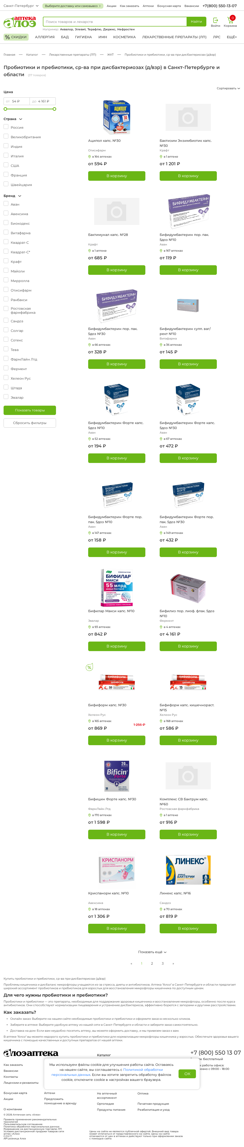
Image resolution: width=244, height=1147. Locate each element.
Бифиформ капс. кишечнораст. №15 (187, 707)
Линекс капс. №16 (175, 893)
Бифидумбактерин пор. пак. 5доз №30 (112, 331)
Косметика (124, 37)
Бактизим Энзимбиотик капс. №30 (186, 143)
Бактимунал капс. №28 (108, 235)
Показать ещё (150, 952)
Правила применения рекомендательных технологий (30, 1120)
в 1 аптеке (171, 156)
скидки (16, 37)
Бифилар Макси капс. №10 (111, 611)
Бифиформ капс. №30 (107, 705)
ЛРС (216, 37)
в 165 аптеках (101, 721)
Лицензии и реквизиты (21, 1082)
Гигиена (83, 37)
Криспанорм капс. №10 (108, 893)
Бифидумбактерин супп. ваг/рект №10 (185, 331)
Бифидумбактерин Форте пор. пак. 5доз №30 (187, 519)
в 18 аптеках (101, 909)
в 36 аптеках (173, 344)
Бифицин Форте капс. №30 (112, 799)
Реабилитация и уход (153, 1109)
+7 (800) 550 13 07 (215, 1052)
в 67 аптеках (173, 439)
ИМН (102, 37)
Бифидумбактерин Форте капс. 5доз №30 (187, 425)
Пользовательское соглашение (23, 1124)
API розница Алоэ (15, 1138)
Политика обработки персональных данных (31, 1127)
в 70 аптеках (173, 909)
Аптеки (148, 6)
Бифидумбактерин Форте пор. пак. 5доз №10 (115, 519)
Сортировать (227, 88)
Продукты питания (111, 1109)
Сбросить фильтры (29, 423)
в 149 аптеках (173, 533)
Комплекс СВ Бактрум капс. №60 (184, 801)
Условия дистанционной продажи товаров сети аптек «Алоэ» (34, 1132)
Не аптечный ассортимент (107, 1095)
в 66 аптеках (101, 344)
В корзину (117, 176)
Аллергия (45, 37)
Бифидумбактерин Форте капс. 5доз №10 (115, 425)
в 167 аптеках (173, 250)
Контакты (11, 1076)
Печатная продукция (153, 1103)
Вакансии (191, 6)
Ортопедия (105, 1103)
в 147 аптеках (101, 533)
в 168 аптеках (173, 721)
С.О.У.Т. (8, 1136)
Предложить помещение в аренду (60, 1101)
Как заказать (129, 6)
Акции (111, 6)
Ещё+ (232, 37)
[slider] (5, 109)
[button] (30, 119)
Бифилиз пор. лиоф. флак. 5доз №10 (187, 613)
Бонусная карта (169, 6)
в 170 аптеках (102, 815)
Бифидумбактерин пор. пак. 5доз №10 (184, 237)
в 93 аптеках (101, 627)
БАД (65, 37)
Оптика (142, 1093)
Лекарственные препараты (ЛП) (174, 37)
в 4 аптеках (172, 627)
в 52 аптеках (101, 439)
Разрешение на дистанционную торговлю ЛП (33, 1129)
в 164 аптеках (102, 156)
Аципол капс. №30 (104, 140)
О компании (13, 1109)
